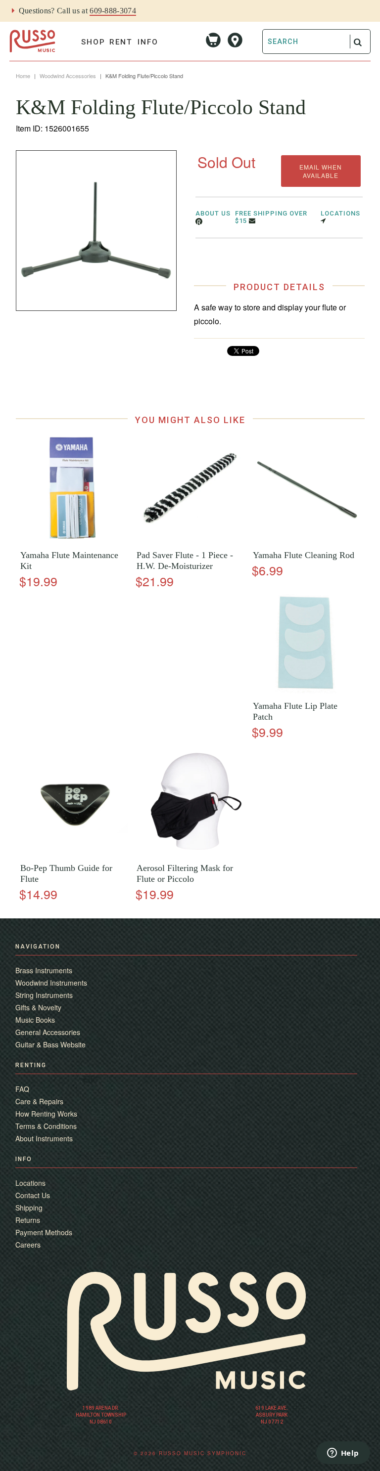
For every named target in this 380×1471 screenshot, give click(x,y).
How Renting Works (46, 1114)
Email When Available (320, 171)
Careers (28, 1245)
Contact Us (32, 1195)
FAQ (22, 1089)
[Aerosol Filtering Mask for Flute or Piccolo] (190, 853)
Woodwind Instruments (51, 983)
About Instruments (44, 1138)
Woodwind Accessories (68, 76)
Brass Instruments (43, 970)
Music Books (35, 1020)
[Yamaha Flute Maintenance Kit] (73, 540)
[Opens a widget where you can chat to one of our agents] (343, 1453)
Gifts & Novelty (38, 1007)
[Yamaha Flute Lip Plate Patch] (306, 691)
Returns (27, 1220)
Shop (93, 42)
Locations (30, 1183)
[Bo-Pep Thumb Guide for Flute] (73, 853)
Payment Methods (43, 1232)
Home (23, 76)
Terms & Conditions (46, 1126)
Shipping (29, 1207)
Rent (121, 42)
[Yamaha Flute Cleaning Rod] (306, 540)
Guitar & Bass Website (50, 1044)
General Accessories (47, 1032)
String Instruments (44, 995)
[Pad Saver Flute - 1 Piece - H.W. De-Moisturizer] (190, 540)
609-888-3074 (113, 10)
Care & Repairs (39, 1101)
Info (148, 42)
